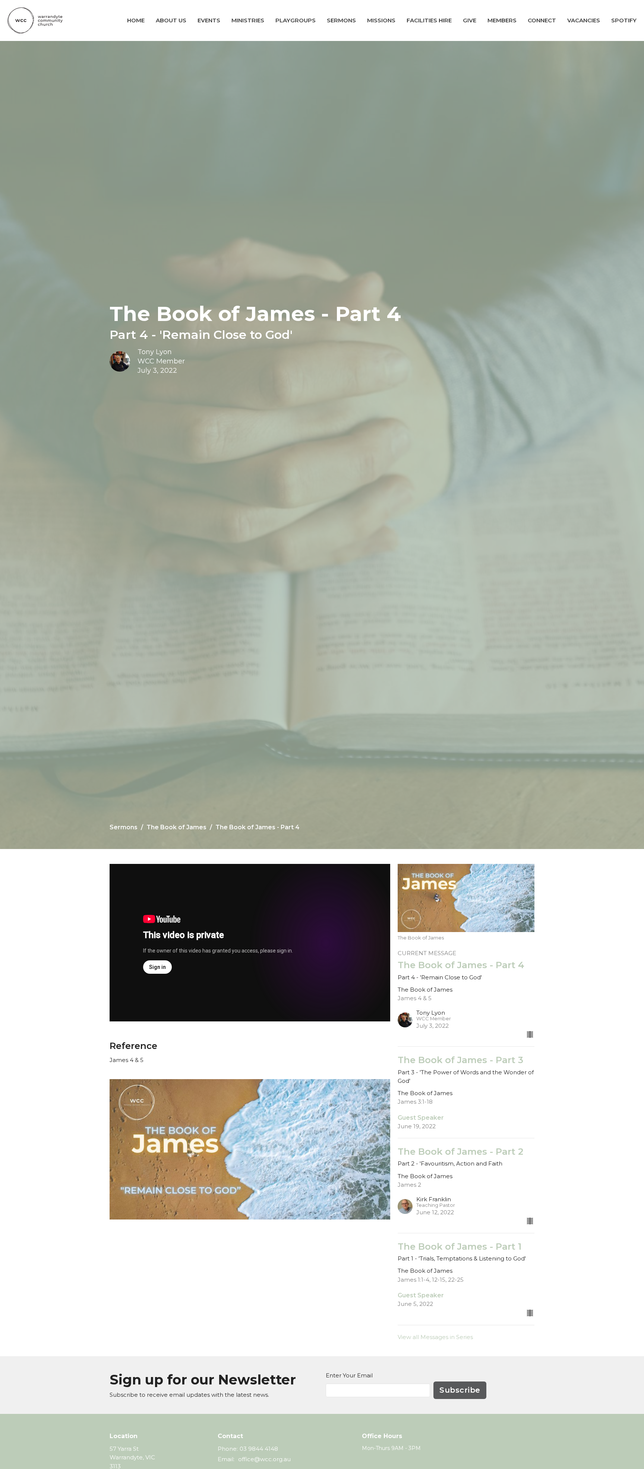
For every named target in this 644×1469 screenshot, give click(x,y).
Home (136, 20)
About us (171, 20)
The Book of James (176, 827)
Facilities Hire (429, 20)
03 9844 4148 (259, 1448)
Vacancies (583, 20)
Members (502, 20)
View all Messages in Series (435, 1337)
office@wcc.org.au (264, 1459)
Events (209, 20)
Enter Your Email (349, 1375)
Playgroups (295, 20)
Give (469, 20)
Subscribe (459, 1390)
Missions (381, 20)
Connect (542, 20)
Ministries (247, 20)
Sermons (341, 20)
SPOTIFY (624, 20)
